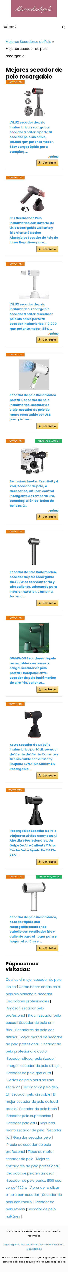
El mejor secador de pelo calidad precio (32, 1101)
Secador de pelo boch (38, 1108)
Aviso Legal (10, 1244)
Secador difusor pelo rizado (30, 1058)
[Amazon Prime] (53, 157)
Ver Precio (49, 163)
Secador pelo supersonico (29, 1115)
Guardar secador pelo (32, 1137)
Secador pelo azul (22, 1123)
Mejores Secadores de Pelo (28, 41)
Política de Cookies (28, 1244)
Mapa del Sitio (34, 1248)
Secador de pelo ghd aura (29, 1073)
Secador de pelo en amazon (31, 1173)
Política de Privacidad (51, 1244)
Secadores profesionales (28, 1001)
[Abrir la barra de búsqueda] (63, 27)
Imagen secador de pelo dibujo (33, 1065)
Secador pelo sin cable (31, 1094)
